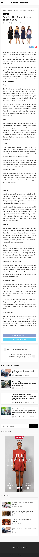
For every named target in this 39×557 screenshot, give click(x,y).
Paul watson (18, 388)
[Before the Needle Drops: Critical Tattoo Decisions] (6, 530)
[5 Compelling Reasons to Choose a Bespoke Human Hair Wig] (6, 513)
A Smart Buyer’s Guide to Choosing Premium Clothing (22, 503)
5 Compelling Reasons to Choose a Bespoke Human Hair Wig (22, 512)
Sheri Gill (7, 23)
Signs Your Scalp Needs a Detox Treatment (21, 520)
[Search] (36, 2)
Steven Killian (18, 402)
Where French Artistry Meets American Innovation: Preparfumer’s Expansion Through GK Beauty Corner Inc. (24, 411)
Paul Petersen (18, 375)
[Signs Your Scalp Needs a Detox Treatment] (6, 522)
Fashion (6, 14)
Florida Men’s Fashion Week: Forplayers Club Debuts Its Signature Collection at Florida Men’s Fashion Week (24, 397)
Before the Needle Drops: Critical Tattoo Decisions (23, 372)
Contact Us (15, 547)
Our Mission (23, 547)
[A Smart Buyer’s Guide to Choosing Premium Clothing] (6, 505)
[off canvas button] (2, 2)
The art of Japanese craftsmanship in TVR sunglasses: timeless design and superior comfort (24, 383)
